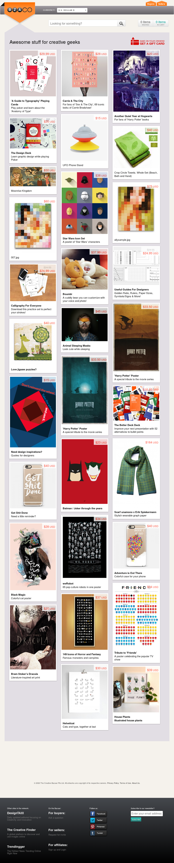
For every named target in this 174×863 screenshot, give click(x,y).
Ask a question (55, 817)
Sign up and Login (57, 849)
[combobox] (72, 10)
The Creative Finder (21, 830)
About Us (136, 783)
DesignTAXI (15, 813)
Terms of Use (125, 783)
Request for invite (57, 834)
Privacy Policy (113, 783)
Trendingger (16, 846)
